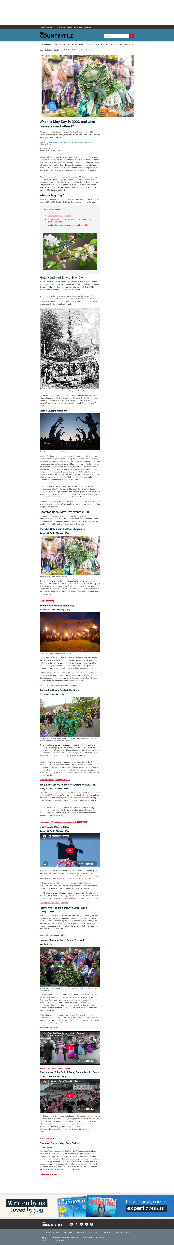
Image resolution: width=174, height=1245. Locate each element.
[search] (131, 36)
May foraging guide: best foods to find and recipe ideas (68, 225)
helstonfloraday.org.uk (48, 1027)
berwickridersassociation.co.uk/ (52, 935)
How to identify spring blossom (59, 216)
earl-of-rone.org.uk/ (47, 1138)
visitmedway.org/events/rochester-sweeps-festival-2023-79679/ (64, 822)
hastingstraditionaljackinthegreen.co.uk (55, 780)
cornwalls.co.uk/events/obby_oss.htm (54, 903)
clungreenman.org (47, 601)
